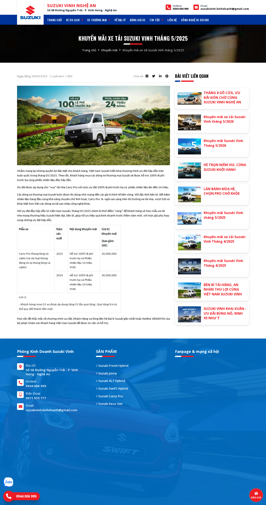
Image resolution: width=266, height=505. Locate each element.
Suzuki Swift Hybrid (112, 388)
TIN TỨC (154, 20)
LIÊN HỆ (172, 20)
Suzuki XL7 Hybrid (111, 381)
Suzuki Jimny (107, 373)
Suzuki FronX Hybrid (112, 365)
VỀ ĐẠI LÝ (120, 20)
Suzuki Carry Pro (110, 396)
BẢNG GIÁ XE (137, 20)
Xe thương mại (97, 20)
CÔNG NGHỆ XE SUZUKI (195, 20)
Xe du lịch (73, 20)
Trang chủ (89, 50)
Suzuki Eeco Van (110, 403)
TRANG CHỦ (54, 20)
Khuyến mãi (109, 50)
